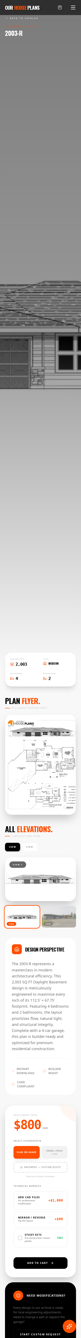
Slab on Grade (27, 1152)
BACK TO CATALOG (24, 18)
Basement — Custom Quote (42, 1167)
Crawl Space (54, 1152)
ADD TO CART (37, 1263)
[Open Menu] (73, 7)
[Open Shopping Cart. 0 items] (60, 7)
